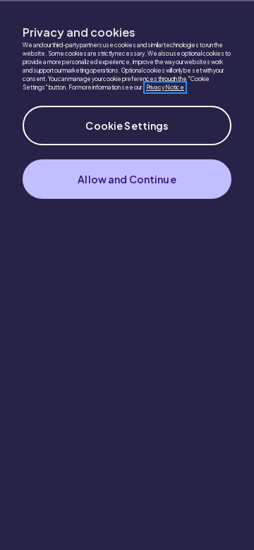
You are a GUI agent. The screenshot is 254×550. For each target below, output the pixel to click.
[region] (127, 275)
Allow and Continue (127, 179)
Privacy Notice (165, 87)
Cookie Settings (126, 125)
